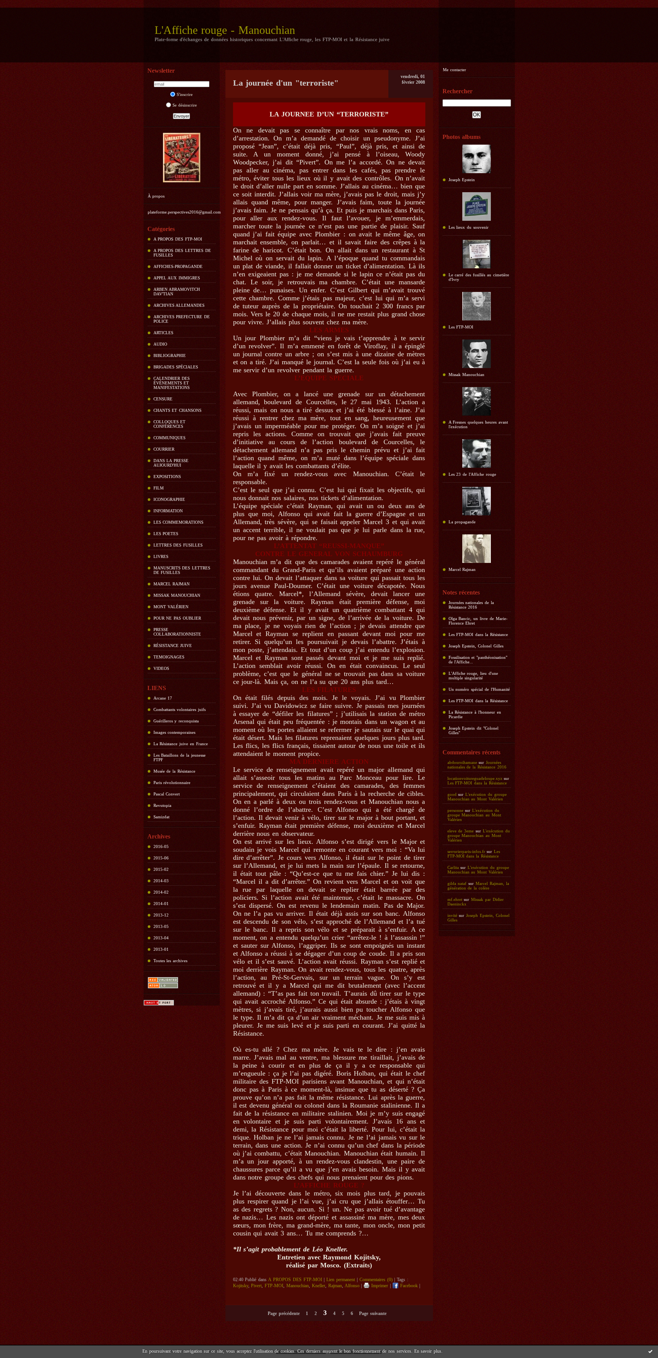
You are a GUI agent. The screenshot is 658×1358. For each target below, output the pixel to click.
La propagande (462, 522)
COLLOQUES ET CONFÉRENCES (169, 424)
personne (455, 810)
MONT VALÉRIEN (171, 606)
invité (452, 915)
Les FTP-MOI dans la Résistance (478, 634)
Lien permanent (340, 1279)
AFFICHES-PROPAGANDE (178, 266)
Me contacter (454, 69)
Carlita (453, 867)
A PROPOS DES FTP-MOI (178, 239)
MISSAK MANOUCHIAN (177, 595)
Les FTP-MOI (461, 327)
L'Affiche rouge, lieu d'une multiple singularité (473, 675)
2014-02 (161, 892)
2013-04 (161, 938)
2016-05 (161, 846)
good (452, 794)
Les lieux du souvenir (469, 227)
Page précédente (284, 1313)
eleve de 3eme (460, 831)
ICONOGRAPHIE (169, 499)
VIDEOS (161, 668)
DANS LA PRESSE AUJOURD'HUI (171, 462)
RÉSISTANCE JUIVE (172, 645)
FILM (158, 488)
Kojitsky (240, 1285)
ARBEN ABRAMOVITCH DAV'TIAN (176, 291)
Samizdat (161, 816)
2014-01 (161, 903)
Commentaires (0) (376, 1279)
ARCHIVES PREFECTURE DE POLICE (181, 319)
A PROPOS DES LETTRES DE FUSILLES (182, 252)
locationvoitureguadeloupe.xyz (474, 778)
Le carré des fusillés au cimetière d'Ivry (479, 277)
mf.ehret (454, 899)
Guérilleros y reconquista (176, 721)
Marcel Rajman (462, 569)
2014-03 (161, 880)
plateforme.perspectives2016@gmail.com (184, 212)
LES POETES (166, 533)
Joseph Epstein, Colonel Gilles (476, 646)
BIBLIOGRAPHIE (169, 355)
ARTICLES (163, 332)
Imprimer (378, 1285)
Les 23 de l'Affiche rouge (472, 474)
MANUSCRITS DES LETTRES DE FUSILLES (182, 570)
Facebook (408, 1285)
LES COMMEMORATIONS (178, 522)
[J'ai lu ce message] (650, 1351)
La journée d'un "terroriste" (286, 83)
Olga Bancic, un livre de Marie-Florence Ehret (478, 620)
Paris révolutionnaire (172, 782)
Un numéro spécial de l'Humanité (479, 689)
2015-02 (161, 869)
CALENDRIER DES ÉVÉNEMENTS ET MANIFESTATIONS (171, 383)
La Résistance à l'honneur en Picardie (475, 714)
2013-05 (161, 926)
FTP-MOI (274, 1285)
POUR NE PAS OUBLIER (177, 618)
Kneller (318, 1285)
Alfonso (352, 1285)
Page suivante (372, 1313)
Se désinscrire (184, 105)
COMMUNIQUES (169, 437)
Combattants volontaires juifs (179, 709)
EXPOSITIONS (167, 476)
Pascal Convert (166, 794)
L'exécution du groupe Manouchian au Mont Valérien (477, 796)
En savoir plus (428, 1351)
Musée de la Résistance (174, 771)
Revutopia (162, 805)
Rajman (335, 1285)
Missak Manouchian (467, 374)
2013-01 (161, 949)
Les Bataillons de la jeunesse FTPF (179, 757)
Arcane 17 (162, 698)
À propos (156, 196)
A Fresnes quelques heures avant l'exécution (478, 424)
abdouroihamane (462, 762)
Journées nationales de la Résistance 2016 (471, 604)
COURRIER (163, 449)
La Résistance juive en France (180, 743)
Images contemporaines (174, 732)
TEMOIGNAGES (168, 657)
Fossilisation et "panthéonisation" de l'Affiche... (478, 659)
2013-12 (161, 915)
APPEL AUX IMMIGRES (176, 278)
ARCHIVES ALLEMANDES (179, 305)
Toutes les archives (170, 960)
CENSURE (162, 399)
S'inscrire (185, 94)
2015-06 (161, 858)
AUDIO (160, 344)
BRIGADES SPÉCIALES (175, 367)
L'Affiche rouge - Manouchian (225, 30)
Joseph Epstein (462, 179)
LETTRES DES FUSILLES (178, 545)
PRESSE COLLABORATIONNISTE (177, 631)
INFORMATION (168, 510)
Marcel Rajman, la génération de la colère (478, 885)
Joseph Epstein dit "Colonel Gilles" (474, 730)
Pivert (256, 1285)
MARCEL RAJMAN (171, 584)
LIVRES (160, 556)
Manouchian (297, 1285)
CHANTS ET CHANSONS (177, 410)
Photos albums (461, 137)
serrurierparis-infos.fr (466, 851)
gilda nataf (457, 883)
